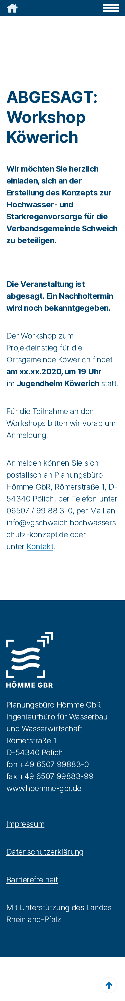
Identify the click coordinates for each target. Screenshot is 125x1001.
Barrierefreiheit (32, 879)
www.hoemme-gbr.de (43, 788)
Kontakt (40, 546)
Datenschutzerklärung (45, 852)
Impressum (25, 824)
